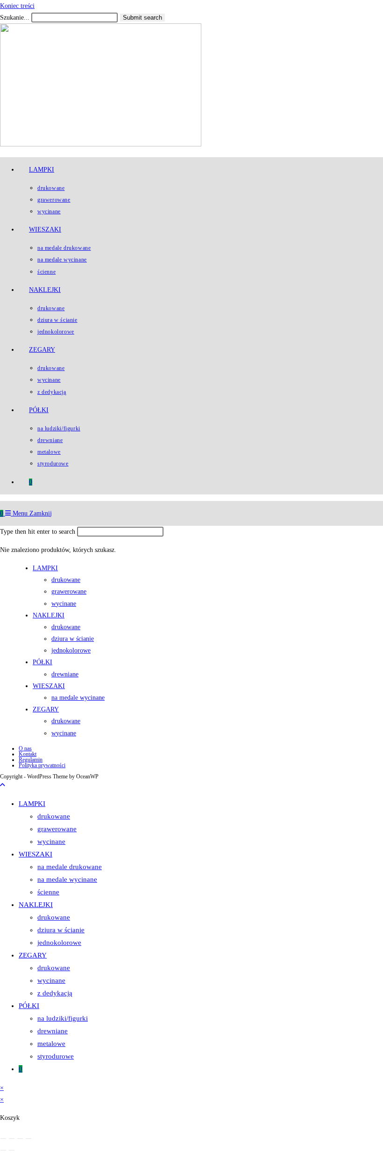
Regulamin (31, 759)
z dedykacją (54, 993)
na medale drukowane (69, 867)
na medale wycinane (67, 879)
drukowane (53, 816)
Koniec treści (17, 5)
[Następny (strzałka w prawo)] (11, 1150)
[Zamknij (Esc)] (28, 1138)
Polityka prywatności (42, 765)
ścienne (48, 892)
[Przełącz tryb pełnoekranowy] (11, 1138)
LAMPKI (32, 803)
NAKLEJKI (36, 904)
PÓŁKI (29, 1005)
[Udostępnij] (20, 1138)
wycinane (51, 841)
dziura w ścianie (61, 930)
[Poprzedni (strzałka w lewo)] (3, 1150)
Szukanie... (14, 17)
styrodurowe (55, 1056)
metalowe (51, 1043)
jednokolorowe (59, 942)
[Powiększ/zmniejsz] (3, 1138)
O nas (25, 748)
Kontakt (27, 754)
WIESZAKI (35, 854)
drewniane (52, 1031)
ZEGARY (33, 955)
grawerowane (57, 829)
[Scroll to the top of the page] (2, 785)
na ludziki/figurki (62, 1018)
